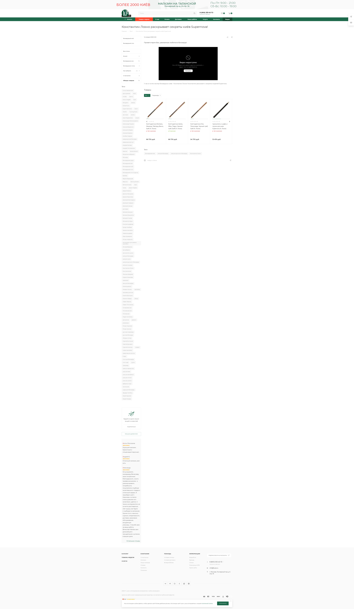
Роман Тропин (127, 329)
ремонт (134, 320)
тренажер (125, 365)
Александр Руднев (128, 124)
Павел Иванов (127, 301)
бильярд (125, 157)
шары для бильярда (128, 389)
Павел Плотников (128, 304)
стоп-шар (125, 362)
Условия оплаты (169, 557)
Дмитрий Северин (128, 203)
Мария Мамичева (128, 277)
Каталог (125, 553)
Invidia (124, 96)
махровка (125, 280)
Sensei (133, 102)
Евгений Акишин (128, 212)
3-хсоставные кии (128, 90)
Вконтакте (165, 584)
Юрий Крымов (127, 396)
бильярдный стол (128, 169)
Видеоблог (192, 557)
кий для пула (126, 259)
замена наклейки (128, 230)
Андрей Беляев (127, 145)
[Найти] (194, 13)
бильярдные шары (128, 160)
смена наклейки (127, 350)
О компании (144, 557)
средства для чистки (129, 353)
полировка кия (127, 307)
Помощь (167, 553)
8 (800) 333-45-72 (206, 12)
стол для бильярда (128, 359)
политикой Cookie (207, 603)
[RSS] (227, 37)
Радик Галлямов (127, 317)
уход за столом (127, 377)
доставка (125, 209)
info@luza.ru (214, 568)
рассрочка (126, 320)
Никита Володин (128, 295)
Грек (135, 184)
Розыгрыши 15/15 (194, 565)
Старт (124, 356)
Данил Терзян (133, 187)
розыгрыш (126, 323)
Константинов (127, 271)
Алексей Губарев (128, 130)
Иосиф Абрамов (127, 247)
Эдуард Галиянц (127, 393)
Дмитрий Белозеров (129, 200)
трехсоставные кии (128, 368)
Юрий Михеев (127, 399)
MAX (184, 584)
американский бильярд (129, 139)
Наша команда (145, 562)
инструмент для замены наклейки (130, 243)
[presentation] (147, 121)
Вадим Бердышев (128, 178)
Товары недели (128, 557)
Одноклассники (179, 584)
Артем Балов (134, 151)
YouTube (175, 584)
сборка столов (127, 338)
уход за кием (126, 371)
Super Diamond (127, 108)
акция (137, 118)
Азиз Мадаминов (128, 118)
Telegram (170, 584)
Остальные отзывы (133, 541)
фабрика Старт (127, 383)
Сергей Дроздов (127, 344)
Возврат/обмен (169, 562)
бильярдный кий (150, 153)
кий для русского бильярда (179, 153)
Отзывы (143, 565)
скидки (137, 347)
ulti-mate (125, 115)
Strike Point (126, 105)
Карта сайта (193, 567)
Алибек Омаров (127, 136)
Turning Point (133, 111)
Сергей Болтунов (128, 341)
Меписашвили (127, 286)
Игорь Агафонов (127, 239)
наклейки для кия (128, 292)
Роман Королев (127, 326)
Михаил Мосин (127, 289)
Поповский (126, 313)
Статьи (191, 562)
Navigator (125, 102)
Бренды (191, 560)
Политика (144, 570)
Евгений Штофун (128, 221)
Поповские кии (127, 310)
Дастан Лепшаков (128, 194)
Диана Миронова (128, 197)
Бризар (125, 175)
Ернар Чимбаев (127, 227)
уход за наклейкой (128, 374)
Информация (194, 553)
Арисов (125, 151)
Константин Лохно (195, 153)
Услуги (124, 561)
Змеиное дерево (127, 233)
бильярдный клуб (128, 166)
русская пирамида (128, 332)
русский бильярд (128, 335)
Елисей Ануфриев (128, 224)
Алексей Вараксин (128, 127)
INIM (134, 93)
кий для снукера (127, 265)
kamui (131, 96)
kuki (134, 99)
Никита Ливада (127, 298)
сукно (133, 362)
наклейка (137, 289)
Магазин (143, 560)
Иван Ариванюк (127, 236)
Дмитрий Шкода (127, 206)
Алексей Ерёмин (127, 133)
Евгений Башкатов (128, 215)
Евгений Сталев (127, 218)
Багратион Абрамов (128, 154)
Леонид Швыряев (128, 274)
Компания (145, 553)
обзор (136, 298)
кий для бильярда (163, 153)
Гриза (124, 187)
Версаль (125, 181)
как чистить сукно (128, 253)
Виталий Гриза (127, 184)
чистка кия (126, 386)
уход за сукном (127, 380)
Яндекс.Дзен (189, 584)
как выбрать (126, 250)
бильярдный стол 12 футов (130, 172)
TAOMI (125, 111)
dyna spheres (126, 93)
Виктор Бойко (135, 181)
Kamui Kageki (127, 99)
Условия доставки (169, 560)
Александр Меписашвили (130, 121)
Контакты (143, 567)
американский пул (128, 142)
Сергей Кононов (127, 347)
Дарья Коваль (127, 191)
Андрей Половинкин (129, 148)
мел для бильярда (128, 283)
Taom (136, 108)
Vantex (133, 115)
